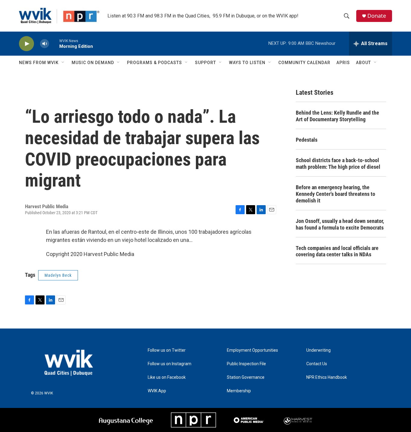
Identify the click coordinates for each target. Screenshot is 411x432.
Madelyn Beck (58, 275)
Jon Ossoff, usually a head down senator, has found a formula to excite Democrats (340, 224)
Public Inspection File (246, 364)
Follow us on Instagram (169, 364)
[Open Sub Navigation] (63, 62)
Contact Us (316, 364)
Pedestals (306, 140)
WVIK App (157, 391)
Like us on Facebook (167, 377)
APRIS (343, 62)
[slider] (54, 43)
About (363, 62)
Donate (376, 16)
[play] (26, 43)
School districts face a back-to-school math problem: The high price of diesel (338, 163)
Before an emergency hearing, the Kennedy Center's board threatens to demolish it (335, 194)
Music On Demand (93, 62)
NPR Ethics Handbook (326, 377)
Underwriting (318, 350)
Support (205, 62)
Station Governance (245, 377)
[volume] (44, 44)
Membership (239, 391)
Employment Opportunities (252, 350)
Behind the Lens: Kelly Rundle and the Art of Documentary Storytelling (337, 116)
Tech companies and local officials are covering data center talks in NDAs (337, 251)
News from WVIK (39, 62)
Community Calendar (304, 62)
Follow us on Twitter (167, 350)
